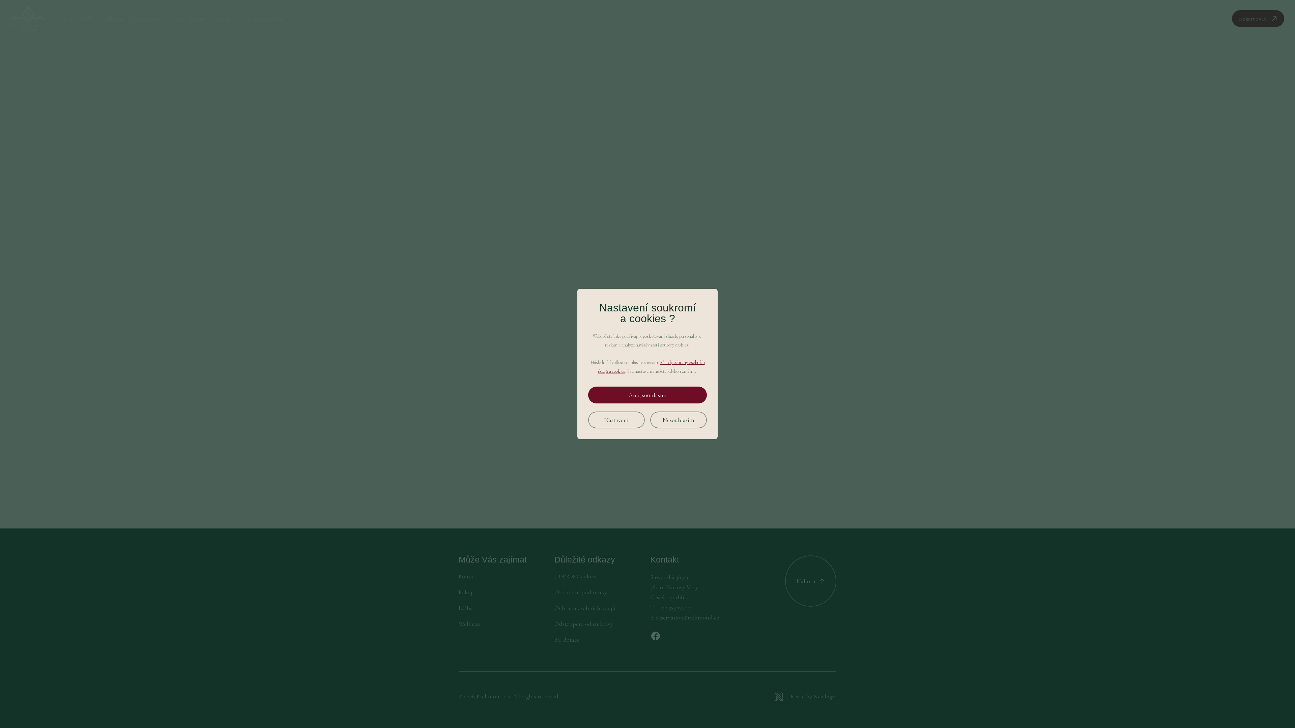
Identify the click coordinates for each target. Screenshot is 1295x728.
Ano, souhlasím (648, 395)
